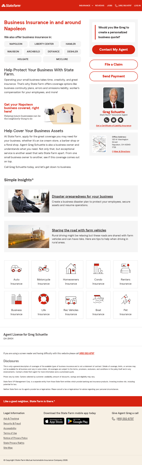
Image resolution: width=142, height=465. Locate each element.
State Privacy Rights (13, 443)
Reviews (99, 6)
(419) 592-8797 (124, 6)
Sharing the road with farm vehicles (79, 230)
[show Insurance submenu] (91, 5)
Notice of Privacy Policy (15, 438)
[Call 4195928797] (106, 120)
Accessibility (9, 428)
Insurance (84, 6)
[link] (11, 5)
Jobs (109, 6)
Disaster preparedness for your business (82, 196)
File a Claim (114, 64)
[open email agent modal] (113, 120)
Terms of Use (10, 433)
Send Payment (114, 76)
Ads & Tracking (11, 418)
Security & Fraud (12, 423)
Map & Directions (122, 151)
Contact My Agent (113, 49)
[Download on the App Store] (54, 421)
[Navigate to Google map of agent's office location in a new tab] (120, 120)
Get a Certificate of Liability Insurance (113, 126)
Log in (137, 6)
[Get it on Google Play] (77, 421)
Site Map (8, 448)
